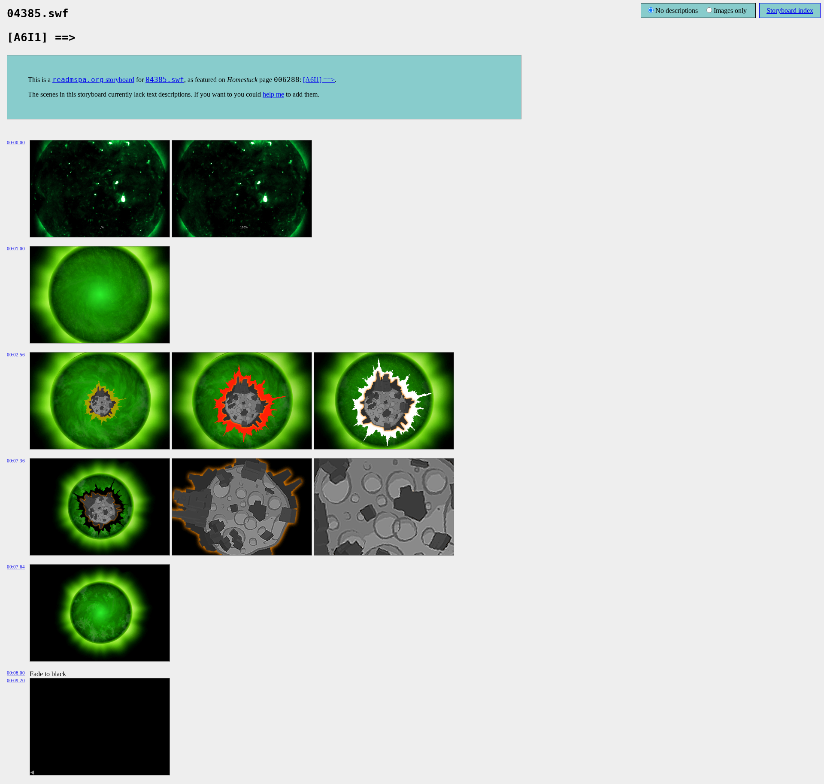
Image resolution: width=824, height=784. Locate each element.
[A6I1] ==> (319, 79)
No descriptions (676, 10)
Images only (730, 10)
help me (273, 94)
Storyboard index (789, 10)
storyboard (93, 79)
